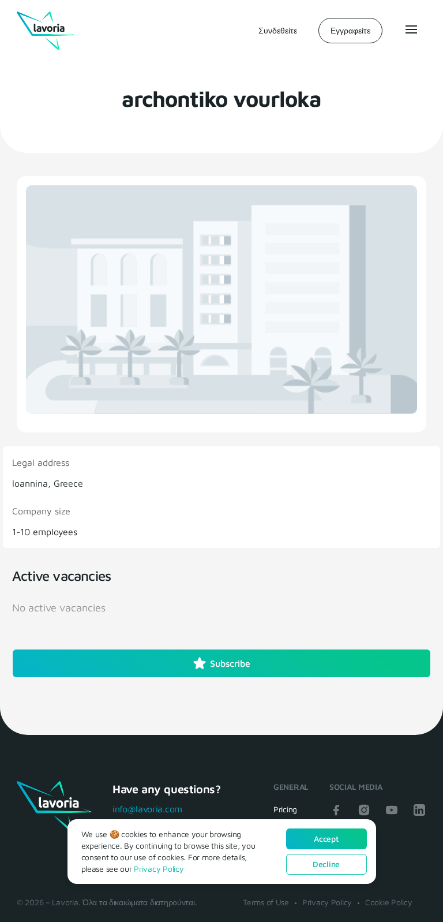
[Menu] (410, 29)
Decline (326, 864)
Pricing (285, 809)
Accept (326, 838)
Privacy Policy (327, 902)
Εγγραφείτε (350, 30)
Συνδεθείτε (277, 30)
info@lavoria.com (147, 809)
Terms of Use (266, 902)
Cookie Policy (388, 902)
